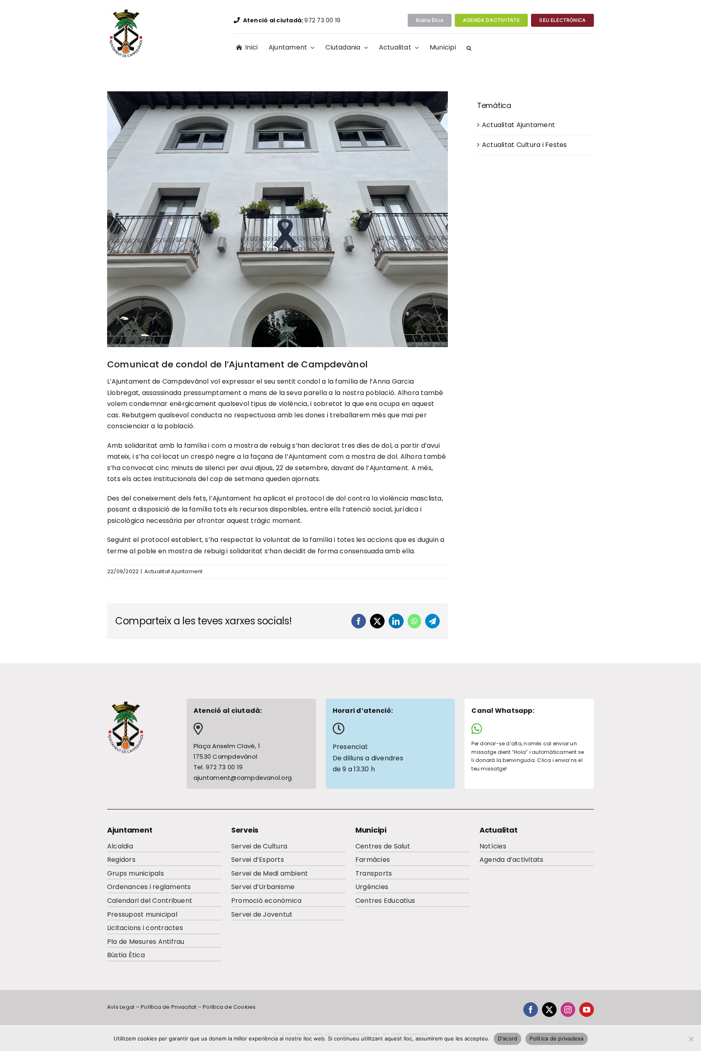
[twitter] (549, 1009)
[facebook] (530, 1009)
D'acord (508, 1038)
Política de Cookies (229, 1007)
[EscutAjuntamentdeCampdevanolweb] (126, 11)
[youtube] (586, 1009)
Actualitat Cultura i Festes (524, 144)
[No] (691, 1039)
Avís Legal (120, 1007)
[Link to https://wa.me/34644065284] (526, 729)
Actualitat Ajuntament (173, 571)
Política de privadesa (556, 1038)
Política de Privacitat (168, 1007)
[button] (469, 48)
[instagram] (568, 1009)
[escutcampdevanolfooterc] (125, 703)
